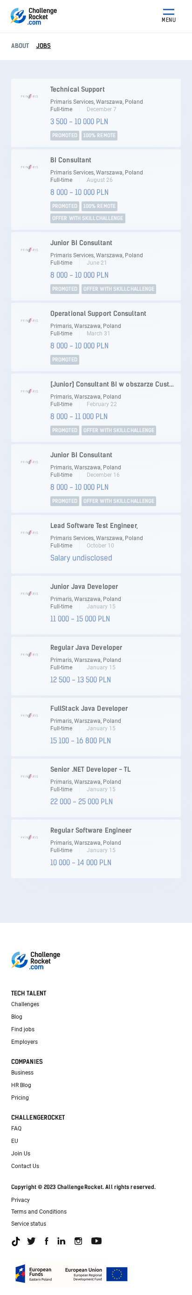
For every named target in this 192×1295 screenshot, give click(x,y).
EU (14, 1141)
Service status (28, 1224)
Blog (16, 1017)
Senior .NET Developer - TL (90, 770)
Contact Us (25, 1166)
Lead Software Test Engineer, (94, 526)
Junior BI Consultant (81, 243)
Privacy (20, 1200)
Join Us (20, 1153)
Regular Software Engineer (91, 830)
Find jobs (22, 1029)
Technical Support (77, 89)
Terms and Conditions (39, 1211)
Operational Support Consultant (98, 314)
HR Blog (21, 1085)
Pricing (20, 1098)
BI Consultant (70, 160)
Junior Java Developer (84, 587)
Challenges (25, 1004)
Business (22, 1072)
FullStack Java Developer (89, 709)
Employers (24, 1042)
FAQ (16, 1128)
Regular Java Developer (86, 648)
